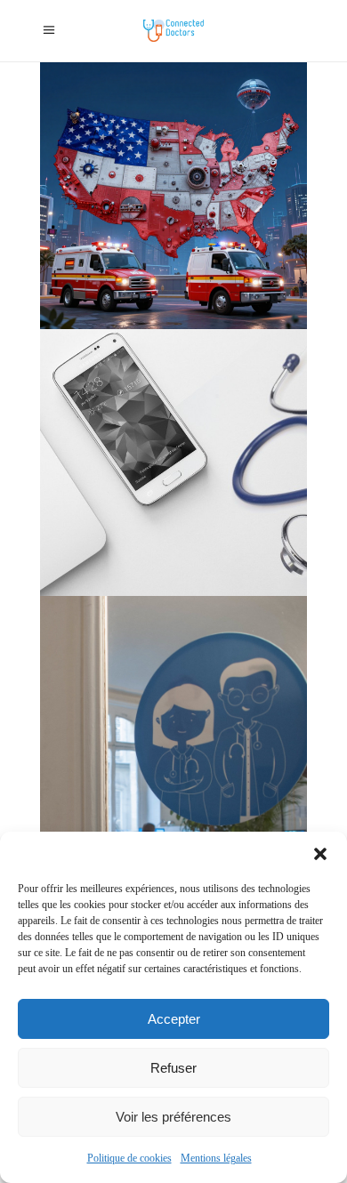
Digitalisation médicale (135, 187)
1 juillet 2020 (112, 361)
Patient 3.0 (237, 767)
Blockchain (105, 94)
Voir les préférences (173, 1116)
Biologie (215, 71)
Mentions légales (216, 1158)
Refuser (173, 1067)
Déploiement (109, 164)
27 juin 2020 (110, 628)
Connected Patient (169, 407)
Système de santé (118, 279)
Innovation (142, 233)
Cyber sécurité (113, 141)
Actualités (102, 384)
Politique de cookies (129, 1158)
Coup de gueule (217, 118)
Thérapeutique (202, 279)
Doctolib (150, 721)
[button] (320, 854)
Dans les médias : (197, 141)
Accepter (174, 1018)
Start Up (230, 256)
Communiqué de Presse (197, 94)
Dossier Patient (207, 477)
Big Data (165, 71)
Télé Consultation (170, 790)
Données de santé (120, 477)
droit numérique (150, 210)
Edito (210, 210)
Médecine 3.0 (170, 256)
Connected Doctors (125, 118)
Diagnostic (173, 164)
